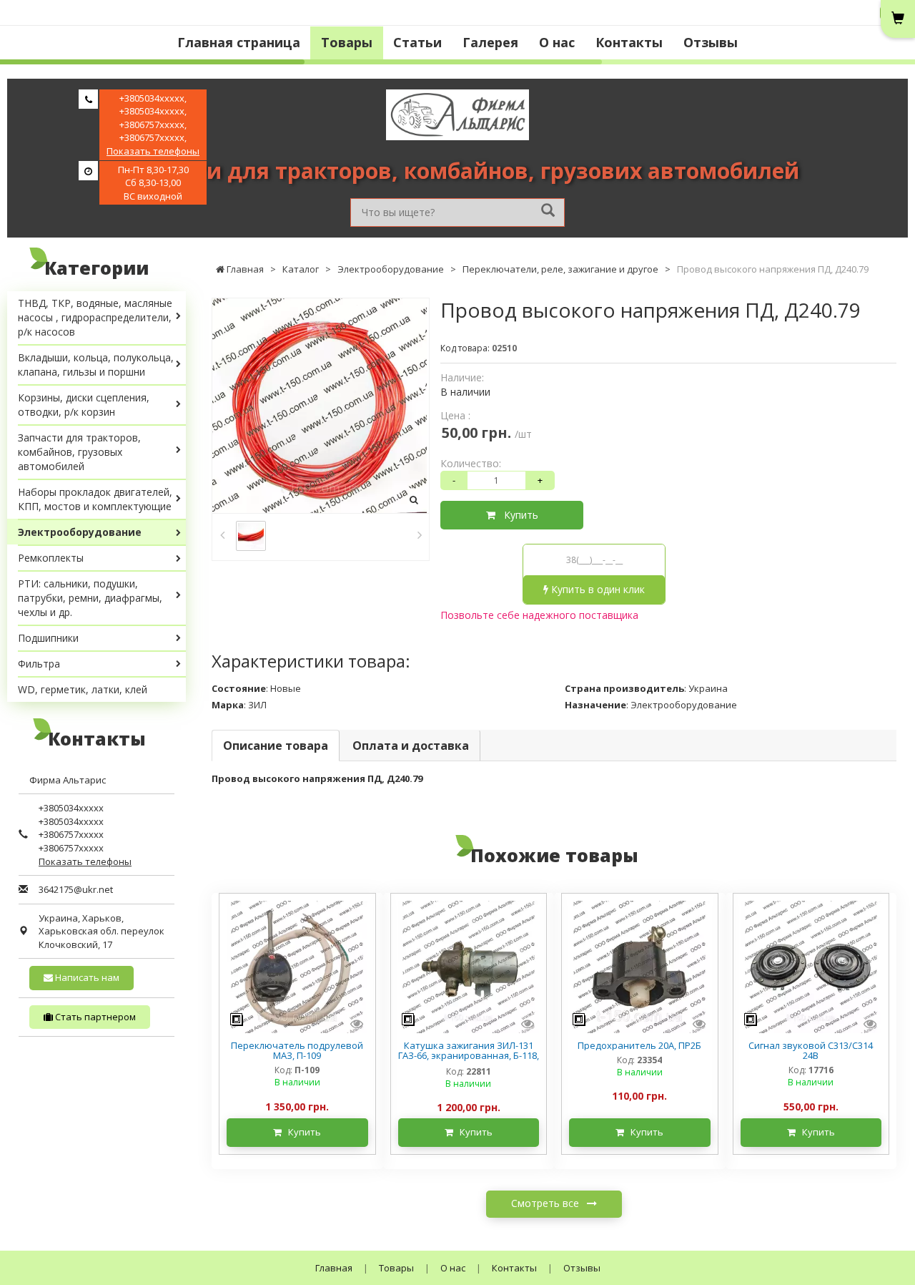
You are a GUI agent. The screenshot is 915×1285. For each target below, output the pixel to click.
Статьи (417, 42)
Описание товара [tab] (275, 745)
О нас (557, 42)
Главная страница (238, 42)
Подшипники (48, 638)
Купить (516, 515)
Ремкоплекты (51, 558)
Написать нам (86, 977)
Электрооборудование (80, 532)
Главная (333, 1267)
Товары (346, 42)
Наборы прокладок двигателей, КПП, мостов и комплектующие (95, 499)
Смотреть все (546, 1203)
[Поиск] (548, 211)
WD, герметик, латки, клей (82, 689)
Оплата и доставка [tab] (410, 745)
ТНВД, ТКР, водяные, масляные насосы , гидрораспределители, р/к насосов (95, 317)
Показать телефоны (153, 151)
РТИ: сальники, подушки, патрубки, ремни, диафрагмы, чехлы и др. (90, 598)
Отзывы (710, 42)
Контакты (629, 42)
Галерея (490, 42)
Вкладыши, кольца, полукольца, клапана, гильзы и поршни (96, 364)
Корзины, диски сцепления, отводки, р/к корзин (83, 405)
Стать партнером (94, 1016)
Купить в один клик (596, 589)
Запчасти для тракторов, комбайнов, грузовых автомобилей (79, 452)
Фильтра (39, 663)
